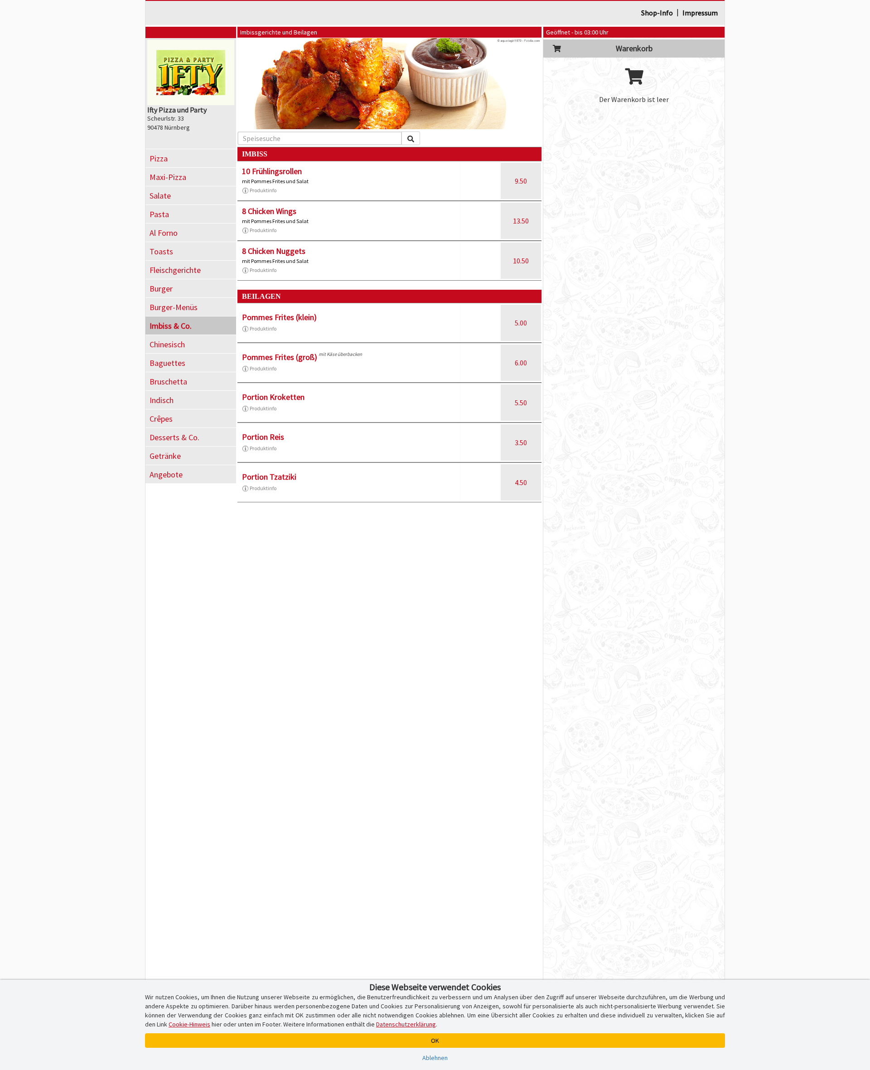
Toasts (161, 251)
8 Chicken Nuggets (273, 251)
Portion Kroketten (273, 397)
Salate (160, 195)
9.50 (521, 180)
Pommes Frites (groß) (279, 357)
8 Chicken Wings (269, 211)
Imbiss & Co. (171, 326)
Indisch (162, 400)
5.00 (521, 322)
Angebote (166, 474)
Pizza (159, 158)
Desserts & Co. (174, 437)
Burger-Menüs (174, 307)
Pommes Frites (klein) (279, 317)
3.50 (521, 442)
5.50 (521, 402)
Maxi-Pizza (168, 177)
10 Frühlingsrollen (272, 171)
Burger (161, 288)
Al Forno (164, 233)
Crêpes (161, 418)
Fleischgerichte (175, 270)
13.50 (521, 220)
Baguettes (167, 363)
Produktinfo (263, 190)
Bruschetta (168, 381)
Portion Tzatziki (269, 477)
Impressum (700, 12)
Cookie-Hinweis (189, 1024)
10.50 (521, 260)
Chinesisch (167, 344)
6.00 (521, 362)
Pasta (159, 214)
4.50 (521, 482)
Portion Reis (263, 437)
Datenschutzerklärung (406, 1024)
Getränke (165, 456)
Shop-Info (657, 12)
